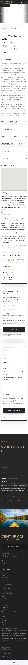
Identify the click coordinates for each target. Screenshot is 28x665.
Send (14, 497)
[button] (2, 13)
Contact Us (5, 279)
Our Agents (11, 279)
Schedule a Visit (19, 346)
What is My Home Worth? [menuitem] (8, 612)
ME (12, 245)
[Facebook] (2, 563)
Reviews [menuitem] (3, 622)
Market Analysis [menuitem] (5, 588)
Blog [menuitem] (2, 624)
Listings (8, 245)
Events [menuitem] (3, 627)
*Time (4, 368)
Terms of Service (10, 417)
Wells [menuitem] (2, 601)
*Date (4, 362)
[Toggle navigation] (26, 2)
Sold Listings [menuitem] (4, 580)
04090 (25, 245)
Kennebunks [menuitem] (4, 607)
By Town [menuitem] (3, 575)
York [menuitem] (2, 596)
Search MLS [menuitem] (4, 578)
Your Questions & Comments (10, 375)
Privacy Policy (6, 214)
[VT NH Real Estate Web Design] (14, 649)
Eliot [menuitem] (2, 603)
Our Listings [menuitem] (4, 573)
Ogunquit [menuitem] (4, 605)
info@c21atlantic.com (9, 556)
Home (2, 245)
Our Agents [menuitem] (4, 620)
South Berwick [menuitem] (5, 599)
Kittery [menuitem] (3, 609)
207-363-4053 (9, 269)
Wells (20, 245)
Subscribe (14, 329)
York (16, 245)
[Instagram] (4, 563)
